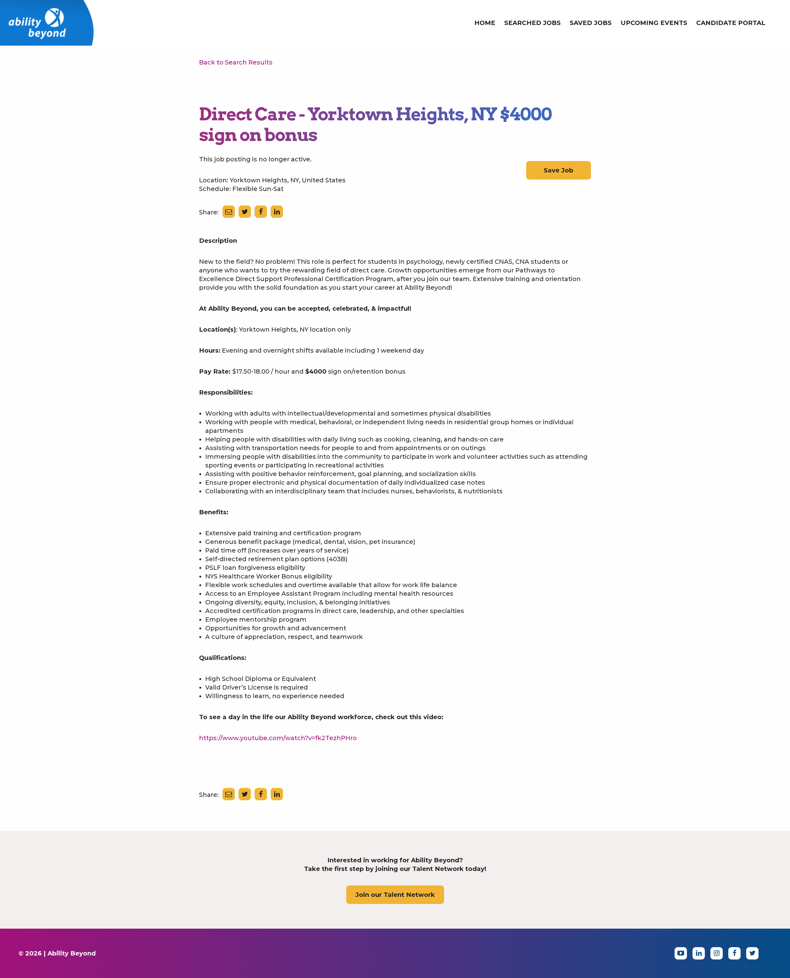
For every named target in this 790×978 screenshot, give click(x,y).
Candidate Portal (730, 23)
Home (484, 23)
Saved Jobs (591, 23)
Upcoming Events (654, 23)
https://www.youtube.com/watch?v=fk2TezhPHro (278, 738)
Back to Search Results (235, 62)
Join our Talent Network (395, 894)
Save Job (558, 170)
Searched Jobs (532, 23)
